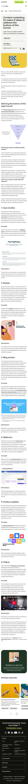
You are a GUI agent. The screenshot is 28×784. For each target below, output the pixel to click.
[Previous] (11, 714)
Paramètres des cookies (19, 778)
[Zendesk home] (4, 2)
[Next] (17, 714)
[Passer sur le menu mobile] (25, 2)
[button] (13, 738)
